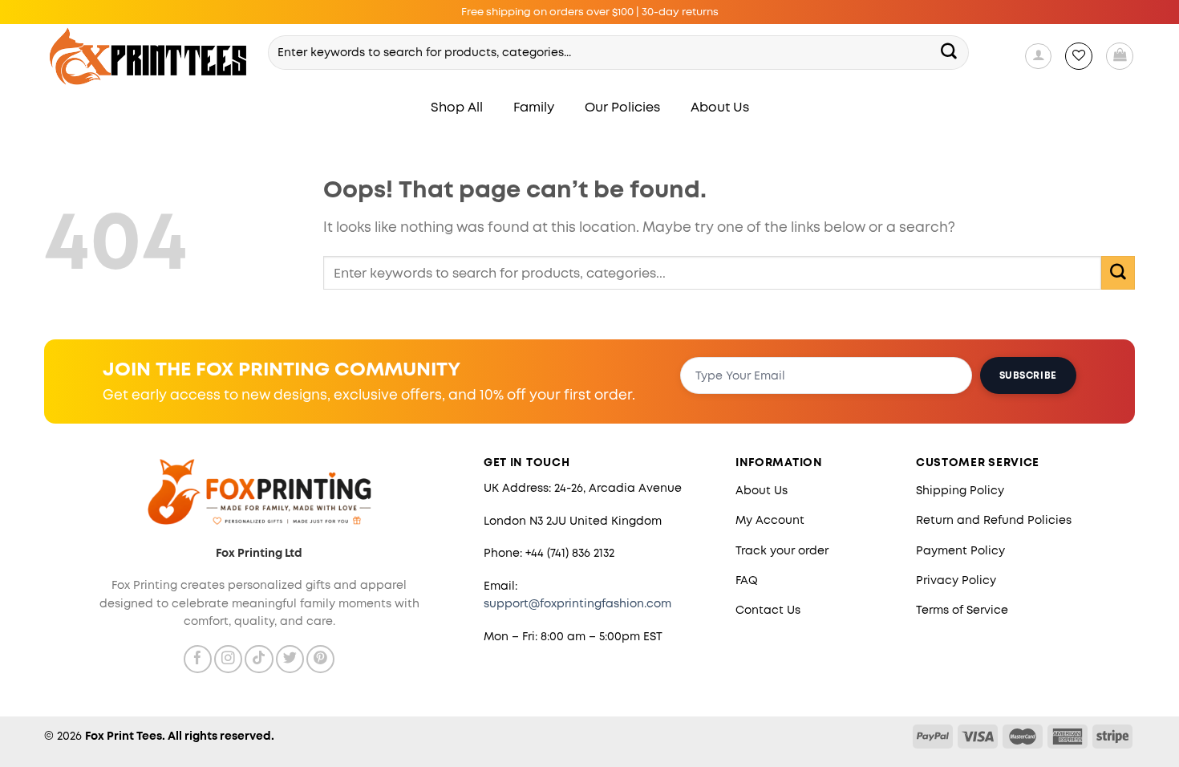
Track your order (782, 550)
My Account (769, 520)
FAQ (746, 580)
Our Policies (622, 107)
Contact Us (767, 610)
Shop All (457, 107)
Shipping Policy (960, 490)
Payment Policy (960, 550)
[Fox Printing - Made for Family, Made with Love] (148, 56)
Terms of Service (962, 610)
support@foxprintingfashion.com (577, 603)
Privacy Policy (956, 580)
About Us (720, 107)
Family (533, 107)
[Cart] (1119, 56)
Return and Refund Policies (994, 520)
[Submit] (949, 52)
